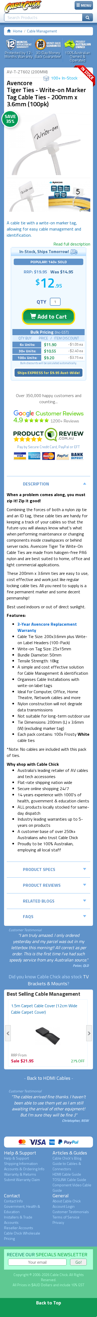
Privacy (58, 1222)
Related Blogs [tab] (38, 901)
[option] (48, 144)
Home (17, 31)
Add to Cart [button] (51, 316)
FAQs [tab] (28, 916)
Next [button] (89, 1033)
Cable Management (42, 31)
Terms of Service (66, 1217)
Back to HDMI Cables (48, 1078)
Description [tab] (36, 484)
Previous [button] (8, 1033)
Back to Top (48, 1302)
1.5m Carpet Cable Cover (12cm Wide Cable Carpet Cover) (44, 1008)
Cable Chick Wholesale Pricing (22, 1235)
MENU (85, 5)
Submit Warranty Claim (22, 1179)
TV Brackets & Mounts (58, 980)
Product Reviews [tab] (42, 885)
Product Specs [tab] (39, 869)
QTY (41, 301)
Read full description (71, 244)
